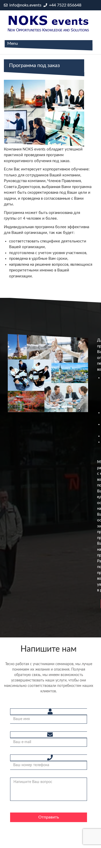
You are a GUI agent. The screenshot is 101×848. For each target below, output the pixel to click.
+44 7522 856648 (64, 5)
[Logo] (48, 23)
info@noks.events (24, 5)
